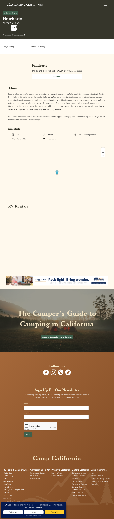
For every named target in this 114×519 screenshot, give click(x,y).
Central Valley (8, 476)
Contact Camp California (99, 481)
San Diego (7, 498)
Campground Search (37, 473)
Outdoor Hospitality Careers (100, 478)
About (93, 473)
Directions (57, 77)
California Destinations (79, 476)
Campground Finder (40, 469)
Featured (75, 478)
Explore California (80, 469)
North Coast (7, 495)
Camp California (99, 469)
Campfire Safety (57, 476)
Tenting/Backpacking (79, 495)
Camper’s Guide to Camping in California (57, 337)
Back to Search (11, 13)
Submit (27, 434)
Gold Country (8, 481)
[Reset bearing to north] (103, 155)
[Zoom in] (103, 149)
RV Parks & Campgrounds (15, 469)
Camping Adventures (79, 473)
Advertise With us (97, 476)
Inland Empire (8, 487)
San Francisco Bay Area (11, 501)
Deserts (6, 478)
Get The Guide (35, 478)
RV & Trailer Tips (77, 492)
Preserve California (60, 469)
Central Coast (8, 473)
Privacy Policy (95, 484)
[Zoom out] (103, 152)
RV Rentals (34, 476)
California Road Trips (79, 490)
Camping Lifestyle (78, 487)
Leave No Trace (56, 473)
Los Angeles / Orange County (13, 490)
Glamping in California (79, 484)
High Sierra (7, 484)
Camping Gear (77, 481)
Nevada (6, 492)
